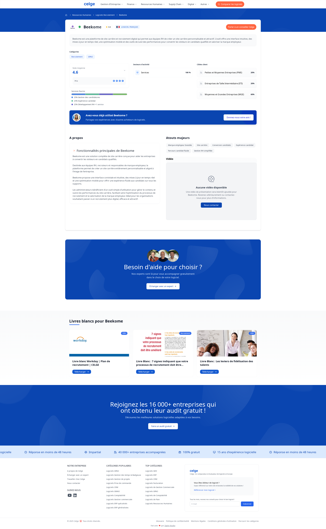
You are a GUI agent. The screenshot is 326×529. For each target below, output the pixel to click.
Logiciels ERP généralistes (117, 507)
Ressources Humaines (81, 15)
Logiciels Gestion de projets (118, 479)
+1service (99, 104)
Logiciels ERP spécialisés (116, 503)
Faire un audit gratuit (161, 426)
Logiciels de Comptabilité (156, 495)
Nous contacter (211, 205)
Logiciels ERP (151, 475)
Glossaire (160, 521)
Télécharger (80, 371)
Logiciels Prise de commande (118, 483)
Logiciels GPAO (112, 471)
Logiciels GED (151, 471)
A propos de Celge (75, 471)
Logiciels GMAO (113, 491)
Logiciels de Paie (152, 499)
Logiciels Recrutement (105, 15)
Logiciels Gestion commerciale (119, 499)
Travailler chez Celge (76, 479)
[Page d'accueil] (89, 4)
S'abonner (247, 504)
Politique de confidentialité (177, 521)
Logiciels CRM (112, 487)
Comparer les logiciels (231, 4)
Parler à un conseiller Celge (241, 27)
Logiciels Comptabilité (115, 495)
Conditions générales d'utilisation (222, 521)
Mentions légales (198, 521)
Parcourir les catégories (249, 521)
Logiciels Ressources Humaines (158, 503)
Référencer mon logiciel (204, 490)
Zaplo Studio (170, 525)
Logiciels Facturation (154, 483)
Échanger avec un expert (161, 286)
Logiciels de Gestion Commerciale (159, 487)
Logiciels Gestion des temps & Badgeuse (123, 475)
